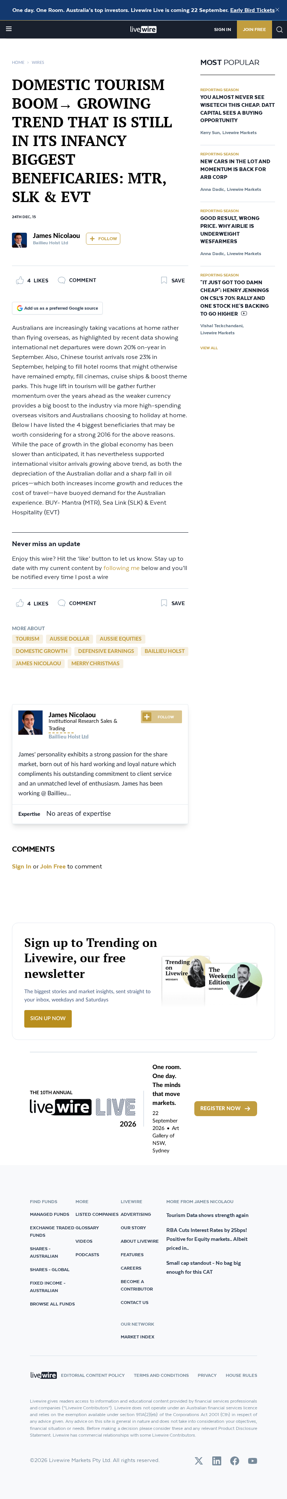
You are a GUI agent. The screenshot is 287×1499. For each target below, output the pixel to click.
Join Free (254, 29)
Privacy (207, 1375)
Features (132, 1254)
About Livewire (140, 1241)
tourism (27, 639)
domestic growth (42, 651)
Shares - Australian (44, 1252)
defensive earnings (106, 651)
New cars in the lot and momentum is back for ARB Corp (235, 169)
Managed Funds (49, 1214)
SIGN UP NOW (48, 1018)
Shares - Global (50, 1269)
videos (83, 1241)
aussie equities (121, 639)
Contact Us (134, 1302)
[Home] (144, 29)
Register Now (220, 1108)
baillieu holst (165, 651)
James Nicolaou (38, 663)
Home (18, 63)
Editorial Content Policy (93, 1375)
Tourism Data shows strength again (207, 1215)
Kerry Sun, (210, 132)
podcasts (87, 1254)
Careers (131, 1268)
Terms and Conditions (161, 1375)
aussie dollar (69, 639)
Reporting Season (219, 89)
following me (122, 568)
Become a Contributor (137, 1285)
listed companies (96, 1214)
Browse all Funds (52, 1304)
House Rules (241, 1375)
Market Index (137, 1337)
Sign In (222, 29)
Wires (38, 63)
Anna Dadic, (212, 189)
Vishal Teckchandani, (222, 325)
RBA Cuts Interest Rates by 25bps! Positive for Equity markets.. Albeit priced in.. (206, 1239)
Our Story (133, 1227)
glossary (87, 1227)
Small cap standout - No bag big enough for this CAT (203, 1267)
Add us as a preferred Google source (61, 308)
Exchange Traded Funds (52, 1231)
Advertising (136, 1214)
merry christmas (95, 663)
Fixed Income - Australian (47, 1286)
